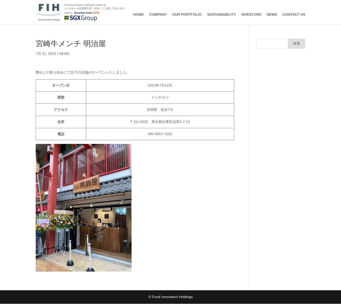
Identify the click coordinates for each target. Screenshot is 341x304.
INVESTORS (251, 14)
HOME (138, 14)
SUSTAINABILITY (221, 14)
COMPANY (158, 14)
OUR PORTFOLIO (187, 14)
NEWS (272, 14)
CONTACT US (294, 14)
